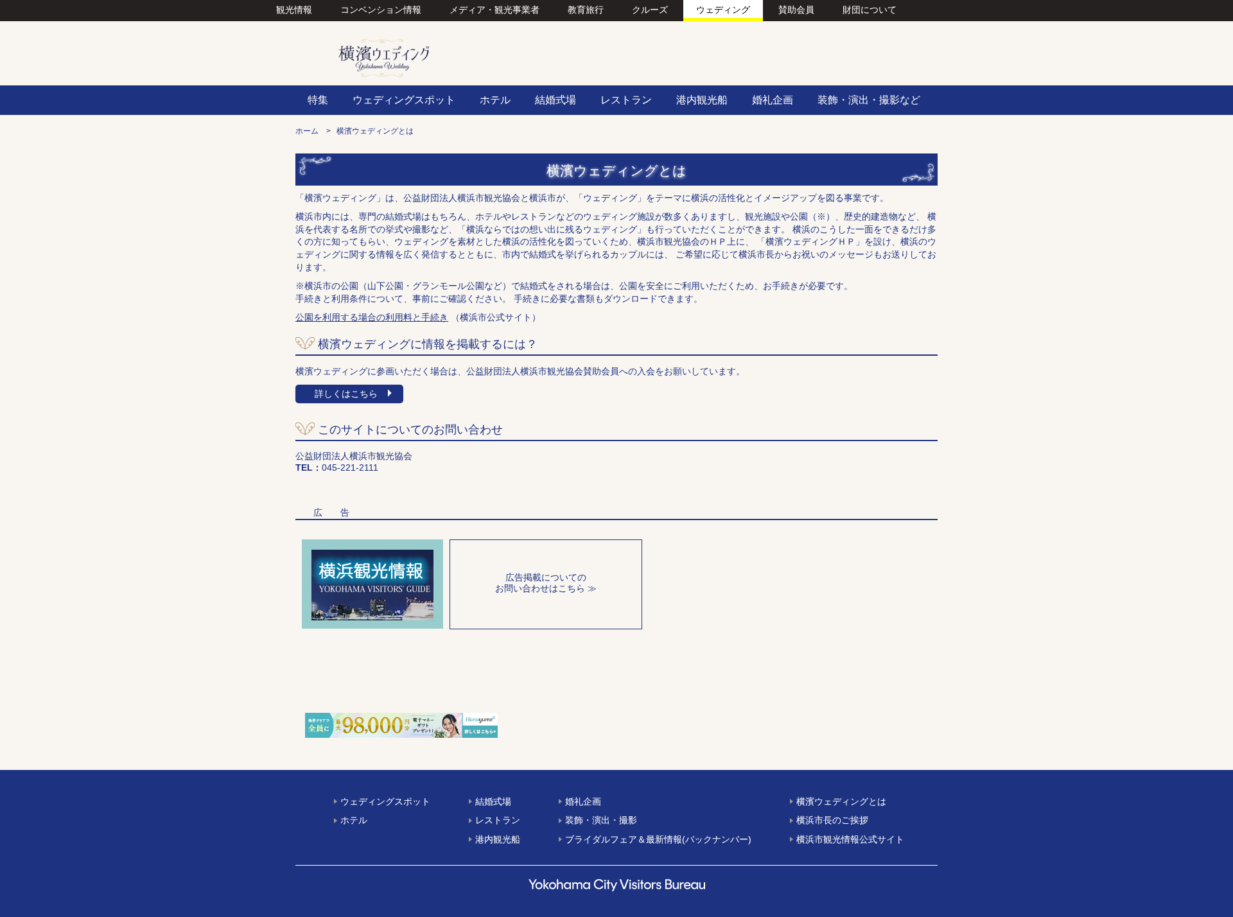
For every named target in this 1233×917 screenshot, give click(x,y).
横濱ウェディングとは (841, 801)
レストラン (497, 820)
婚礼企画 (583, 801)
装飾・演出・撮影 (601, 820)
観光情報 (294, 9)
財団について (869, 9)
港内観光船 (497, 839)
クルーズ (650, 9)
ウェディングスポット (385, 801)
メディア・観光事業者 (494, 9)
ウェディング (723, 9)
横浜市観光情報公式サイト (850, 839)
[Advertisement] (513, 674)
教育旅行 (586, 9)
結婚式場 (493, 801)
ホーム (307, 131)
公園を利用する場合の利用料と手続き (371, 317)
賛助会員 (796, 9)
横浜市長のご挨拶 (832, 820)
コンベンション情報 (380, 9)
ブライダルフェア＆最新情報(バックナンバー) (658, 839)
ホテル (353, 820)
